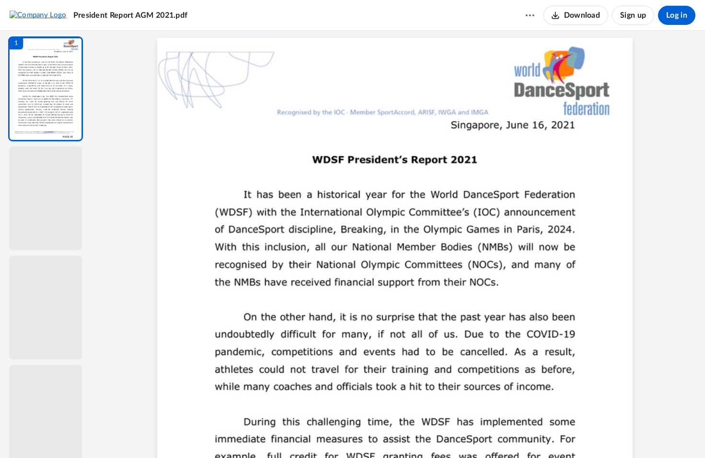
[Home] (38, 15)
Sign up (633, 15)
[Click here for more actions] (530, 15)
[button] (46, 89)
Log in (676, 15)
